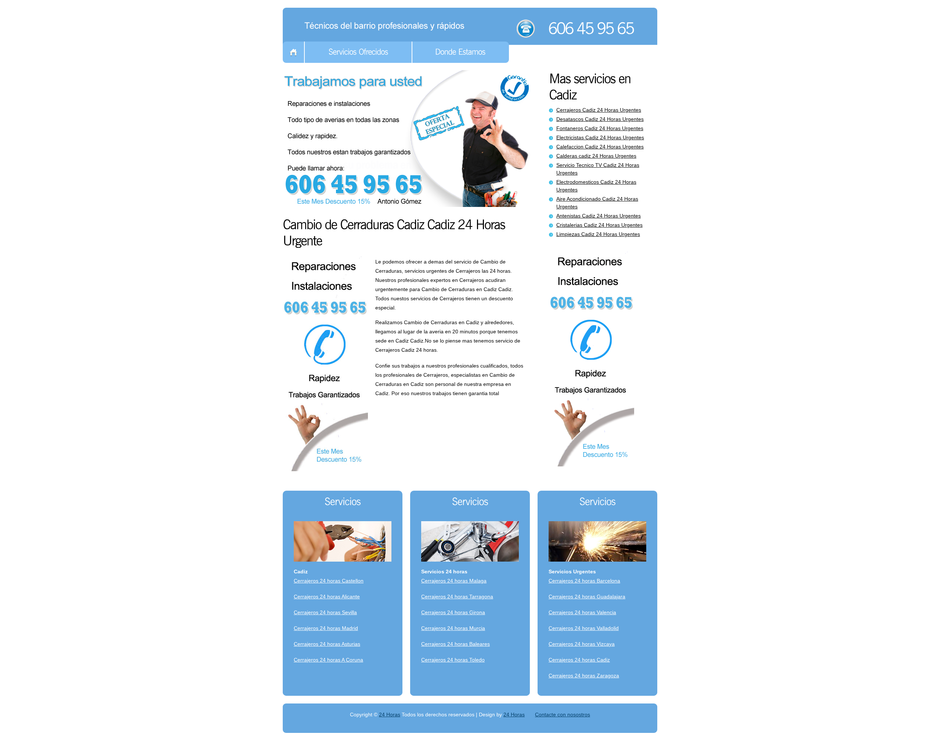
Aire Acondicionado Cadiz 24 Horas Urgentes (597, 203)
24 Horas (389, 714)
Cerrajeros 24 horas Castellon (329, 581)
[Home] (293, 52)
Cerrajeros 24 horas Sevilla (325, 612)
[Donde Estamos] (460, 52)
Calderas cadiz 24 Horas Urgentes (596, 156)
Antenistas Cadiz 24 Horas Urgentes (598, 216)
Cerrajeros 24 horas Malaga (454, 581)
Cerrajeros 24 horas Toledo (453, 660)
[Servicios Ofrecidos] (358, 52)
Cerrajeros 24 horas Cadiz (579, 660)
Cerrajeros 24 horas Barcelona (584, 581)
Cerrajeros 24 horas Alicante (327, 596)
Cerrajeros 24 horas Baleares (455, 644)
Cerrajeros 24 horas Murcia (453, 628)
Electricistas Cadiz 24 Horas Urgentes (600, 137)
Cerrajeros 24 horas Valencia (582, 612)
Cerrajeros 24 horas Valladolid (584, 628)
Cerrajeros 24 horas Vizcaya (582, 644)
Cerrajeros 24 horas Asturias (327, 644)
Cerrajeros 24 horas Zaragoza (584, 675)
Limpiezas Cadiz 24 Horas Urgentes (598, 234)
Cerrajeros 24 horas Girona (453, 612)
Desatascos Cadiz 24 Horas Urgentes (600, 119)
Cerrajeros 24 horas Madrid (326, 628)
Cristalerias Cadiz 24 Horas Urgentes (599, 225)
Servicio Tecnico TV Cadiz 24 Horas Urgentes (597, 169)
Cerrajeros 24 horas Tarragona (457, 596)
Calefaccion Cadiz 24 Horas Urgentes (600, 147)
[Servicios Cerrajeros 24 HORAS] (386, 25)
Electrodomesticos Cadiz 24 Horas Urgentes (596, 186)
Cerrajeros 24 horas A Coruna (328, 660)
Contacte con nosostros (562, 714)
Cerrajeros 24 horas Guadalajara (587, 596)
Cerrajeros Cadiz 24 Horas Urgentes (598, 110)
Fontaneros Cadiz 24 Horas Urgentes (599, 128)
